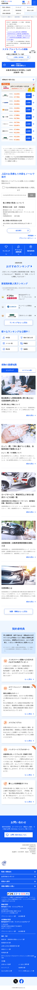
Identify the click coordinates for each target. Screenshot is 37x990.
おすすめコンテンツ (7, 876)
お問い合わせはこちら (18, 835)
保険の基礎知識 (6, 13)
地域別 (26, 349)
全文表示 (18, 230)
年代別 (8, 337)
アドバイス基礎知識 (18, 251)
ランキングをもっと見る (18, 322)
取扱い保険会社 (6, 7)
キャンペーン (30, 7)
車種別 (26, 343)
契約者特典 (18, 10)
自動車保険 (4, 3)
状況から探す (30, 10)
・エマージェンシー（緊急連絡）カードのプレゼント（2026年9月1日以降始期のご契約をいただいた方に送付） (18, 37)
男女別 (8, 349)
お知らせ (18, 13)
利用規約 (31, 235)
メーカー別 (9, 343)
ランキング (18, 7)
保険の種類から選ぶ (7, 886)
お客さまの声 (6, 10)
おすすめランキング (18, 266)
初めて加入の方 (28, 337)
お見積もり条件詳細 (18, 57)
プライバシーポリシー (26, 238)
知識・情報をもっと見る (18, 611)
